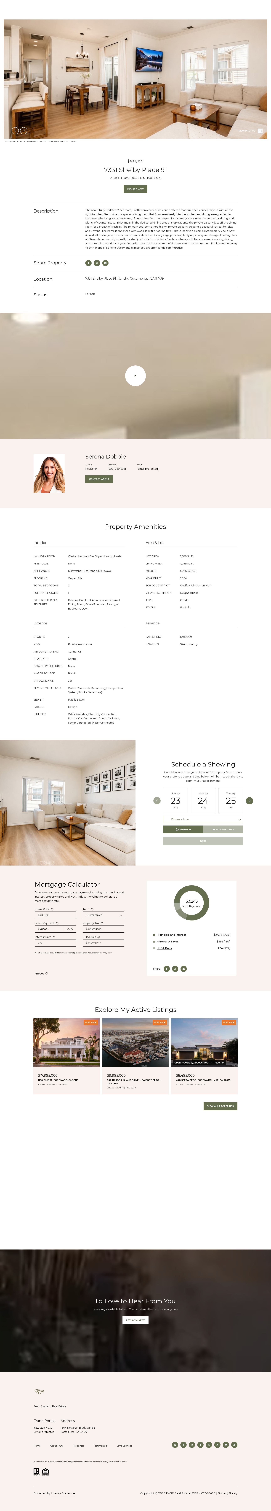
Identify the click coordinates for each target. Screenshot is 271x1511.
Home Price (42, 909)
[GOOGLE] (175, 1445)
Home (37, 1445)
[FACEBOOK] (200, 1445)
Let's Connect (124, 1446)
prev (15, 130)
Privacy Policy (227, 1493)
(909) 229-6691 (117, 468)
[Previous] (157, 800)
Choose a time (180, 819)
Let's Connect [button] (135, 1320)
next (23, 130)
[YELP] (183, 1445)
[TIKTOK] (234, 1445)
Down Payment (44, 923)
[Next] (249, 800)
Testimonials (100, 1445)
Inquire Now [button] (135, 189)
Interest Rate (43, 937)
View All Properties (220, 1106)
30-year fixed (94, 915)
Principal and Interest (172, 934)
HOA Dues (89, 937)
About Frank (56, 1445)
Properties (78, 1445)
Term (86, 909)
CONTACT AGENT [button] (99, 479)
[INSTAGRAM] (209, 1445)
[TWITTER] (217, 1445)
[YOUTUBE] (226, 1445)
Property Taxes (168, 941)
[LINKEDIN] (192, 1445)
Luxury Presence (63, 1493)
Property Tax (91, 923)
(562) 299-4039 (43, 1427)
